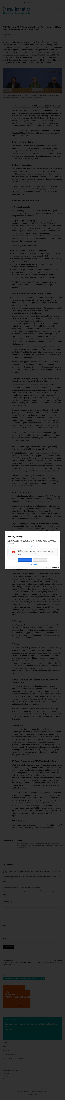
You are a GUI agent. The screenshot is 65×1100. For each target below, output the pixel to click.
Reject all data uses (32, 564)
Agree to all (25, 560)
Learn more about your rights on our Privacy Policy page (23, 546)
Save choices (40, 560)
